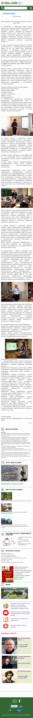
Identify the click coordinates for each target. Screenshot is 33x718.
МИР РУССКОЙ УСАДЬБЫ (14, 489)
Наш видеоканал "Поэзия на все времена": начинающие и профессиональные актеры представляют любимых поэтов (20, 606)
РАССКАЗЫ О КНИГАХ (13, 550)
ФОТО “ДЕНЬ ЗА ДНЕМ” (14, 462)
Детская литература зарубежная (8, 555)
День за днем (6, 13)
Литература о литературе (6, 559)
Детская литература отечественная (8, 556)
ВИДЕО (8, 584)
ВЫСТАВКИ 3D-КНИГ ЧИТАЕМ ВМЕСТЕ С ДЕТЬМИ (18, 534)
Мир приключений (5, 560)
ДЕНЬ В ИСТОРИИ (12, 429)
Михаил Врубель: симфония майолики (12, 484)
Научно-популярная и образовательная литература (12, 562)
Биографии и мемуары (6, 553)
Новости (13, 13)
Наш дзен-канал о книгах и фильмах (19, 626)
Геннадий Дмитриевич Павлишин (24, 657)
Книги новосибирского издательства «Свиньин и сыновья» (14, 558)
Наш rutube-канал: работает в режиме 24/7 (19, 619)
